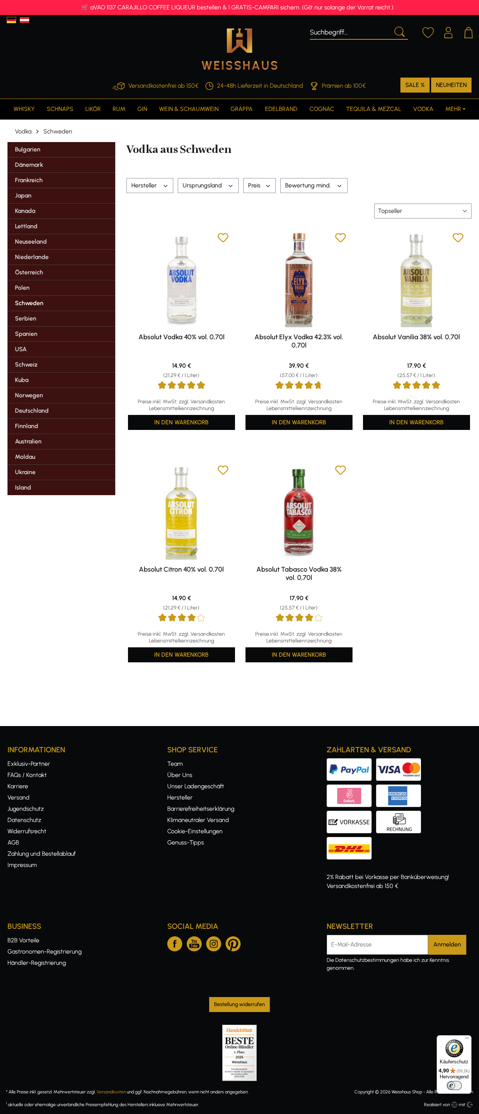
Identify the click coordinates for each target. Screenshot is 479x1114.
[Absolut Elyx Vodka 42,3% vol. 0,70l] (299, 279)
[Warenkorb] (468, 31)
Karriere (17, 786)
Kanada (25, 210)
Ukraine (25, 472)
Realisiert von (437, 1104)
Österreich (29, 272)
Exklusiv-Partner (28, 763)
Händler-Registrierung (36, 962)
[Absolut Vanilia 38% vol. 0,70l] (416, 279)
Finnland (26, 426)
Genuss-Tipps (185, 842)
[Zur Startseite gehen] (239, 49)
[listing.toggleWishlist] (223, 239)
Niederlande (32, 257)
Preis (255, 185)
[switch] (454, 1085)
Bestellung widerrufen (239, 1004)
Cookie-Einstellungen (195, 831)
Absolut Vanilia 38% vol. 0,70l (416, 337)
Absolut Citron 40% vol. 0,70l (181, 569)
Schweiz (26, 364)
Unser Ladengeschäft (195, 786)
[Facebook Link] (174, 942)
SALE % (415, 84)
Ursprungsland (203, 185)
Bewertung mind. (308, 185)
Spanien (26, 333)
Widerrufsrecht (26, 831)
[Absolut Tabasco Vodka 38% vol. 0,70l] (299, 512)
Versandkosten (111, 1092)
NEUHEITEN (451, 84)
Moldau (25, 456)
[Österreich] (24, 20)
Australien (28, 441)
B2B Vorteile (23, 940)
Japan (23, 195)
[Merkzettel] (428, 31)
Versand (18, 797)
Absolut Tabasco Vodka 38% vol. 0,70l (299, 573)
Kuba (21, 379)
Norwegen (29, 395)
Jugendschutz (25, 808)
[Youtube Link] (194, 942)
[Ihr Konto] (448, 31)
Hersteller (144, 185)
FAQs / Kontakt (27, 775)
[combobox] (350, 31)
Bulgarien (27, 149)
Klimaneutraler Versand (198, 820)
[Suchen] (399, 31)
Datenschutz (24, 820)
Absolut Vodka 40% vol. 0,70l (181, 337)
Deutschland (32, 410)
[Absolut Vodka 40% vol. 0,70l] (181, 279)
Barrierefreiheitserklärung (200, 808)
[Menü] (467, 1039)
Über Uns (179, 775)
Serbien (25, 318)
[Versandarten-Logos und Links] (351, 841)
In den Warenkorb (181, 422)
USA (21, 349)
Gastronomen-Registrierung (44, 951)
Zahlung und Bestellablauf (41, 853)
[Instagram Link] (213, 942)
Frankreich (29, 180)
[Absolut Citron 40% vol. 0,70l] (181, 512)
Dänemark (29, 164)
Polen (22, 287)
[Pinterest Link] (233, 942)
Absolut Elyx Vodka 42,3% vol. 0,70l (298, 341)
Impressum (22, 864)
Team (175, 763)
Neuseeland (31, 241)
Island (23, 487)
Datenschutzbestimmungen (367, 960)
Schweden (29, 303)
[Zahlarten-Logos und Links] (376, 789)
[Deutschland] (11, 20)
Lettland (26, 226)
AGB (13, 842)
